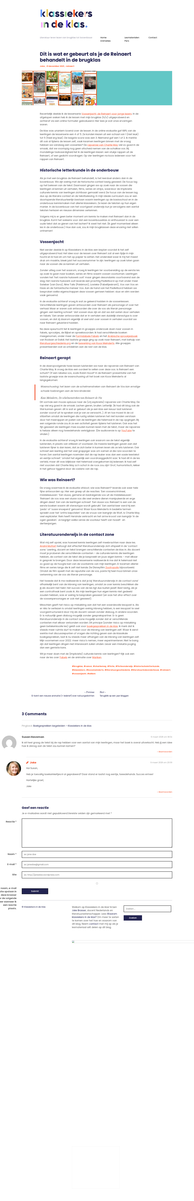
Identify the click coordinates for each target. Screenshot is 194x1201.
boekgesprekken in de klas (102, 626)
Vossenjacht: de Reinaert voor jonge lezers (107, 113)
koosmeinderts (96, 670)
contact (93, 923)
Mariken (96, 657)
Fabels (63, 657)
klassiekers (79, 670)
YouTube (126, 430)
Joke (42, 66)
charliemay (100, 666)
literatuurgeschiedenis (118, 670)
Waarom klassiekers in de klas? (94, 915)
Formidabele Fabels (87, 336)
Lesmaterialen (131, 37)
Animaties (105, 40)
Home (103, 37)
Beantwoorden (165, 751)
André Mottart (48, 546)
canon (89, 666)
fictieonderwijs (125, 666)
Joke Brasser (79, 910)
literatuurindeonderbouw (146, 670)
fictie (112, 666)
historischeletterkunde (147, 666)
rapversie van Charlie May (102, 145)
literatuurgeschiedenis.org (55, 343)
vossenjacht (80, 673)
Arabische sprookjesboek (123, 336)
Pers (126, 40)
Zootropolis (112, 567)
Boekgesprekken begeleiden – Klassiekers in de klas (62, 725)
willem (92, 673)
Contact (152, 37)
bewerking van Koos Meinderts (96, 343)
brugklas (78, 666)
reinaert (70, 66)
